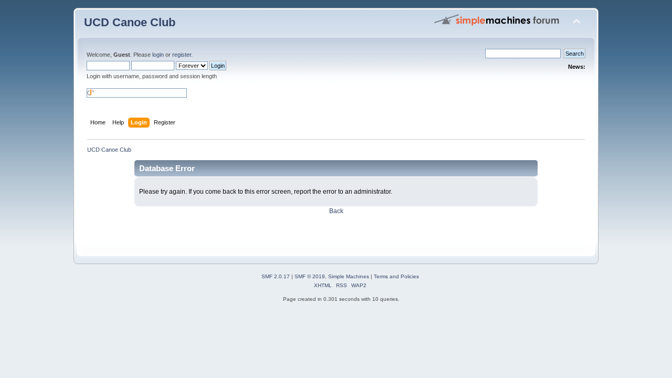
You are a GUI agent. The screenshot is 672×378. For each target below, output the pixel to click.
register (181, 54)
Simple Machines (348, 276)
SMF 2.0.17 (275, 276)
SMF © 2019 (310, 276)
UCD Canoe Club (129, 22)
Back (336, 211)
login (158, 54)
